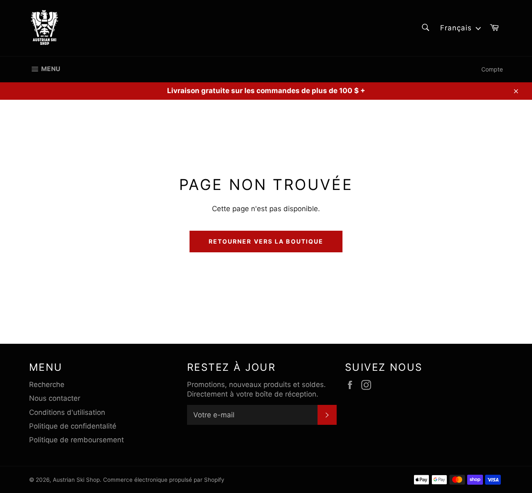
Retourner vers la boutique (266, 241)
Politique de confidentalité (72, 426)
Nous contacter (54, 398)
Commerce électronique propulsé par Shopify (163, 479)
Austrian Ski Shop (76, 479)
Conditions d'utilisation (67, 412)
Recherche (46, 384)
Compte (492, 69)
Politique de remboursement (76, 440)
